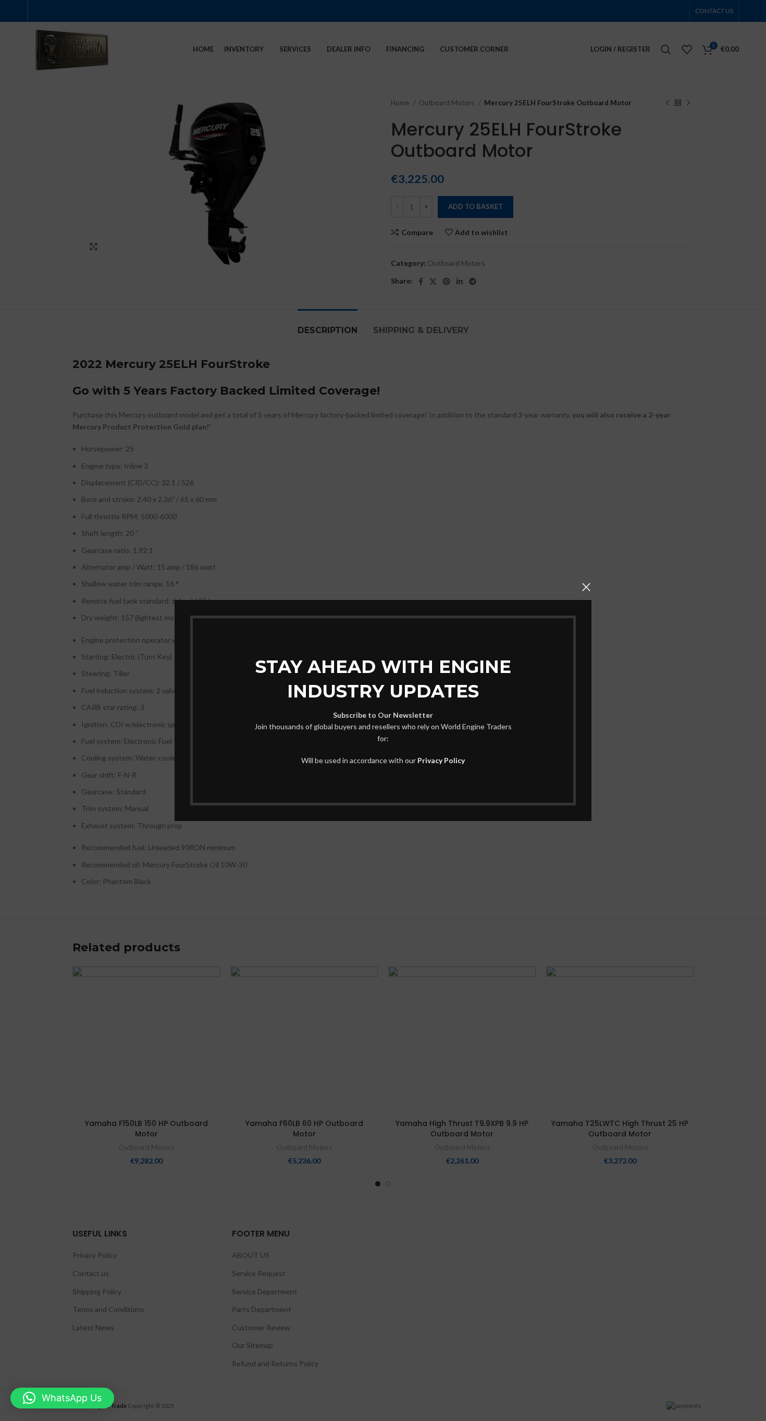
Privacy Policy (441, 760)
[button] (62, 1398)
